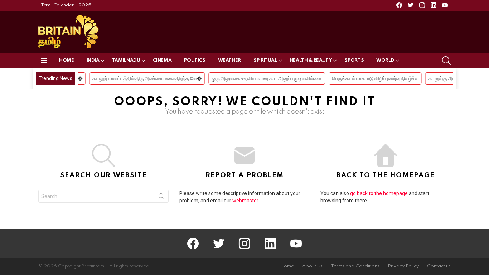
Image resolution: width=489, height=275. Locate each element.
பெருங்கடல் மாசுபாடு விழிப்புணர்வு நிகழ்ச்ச (371, 78)
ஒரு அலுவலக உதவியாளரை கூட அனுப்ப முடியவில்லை (263, 78)
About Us (312, 266)
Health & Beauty (311, 60)
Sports (354, 60)
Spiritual (265, 60)
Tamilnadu (126, 60)
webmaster (245, 200)
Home (66, 60)
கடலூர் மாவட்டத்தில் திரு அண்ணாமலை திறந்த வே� (143, 78)
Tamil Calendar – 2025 (66, 5)
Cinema (162, 60)
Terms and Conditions (355, 266)
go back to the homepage (379, 193)
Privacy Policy (403, 266)
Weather (229, 60)
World (385, 60)
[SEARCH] (446, 60)
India (93, 60)
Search (161, 198)
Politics (194, 60)
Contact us (439, 266)
